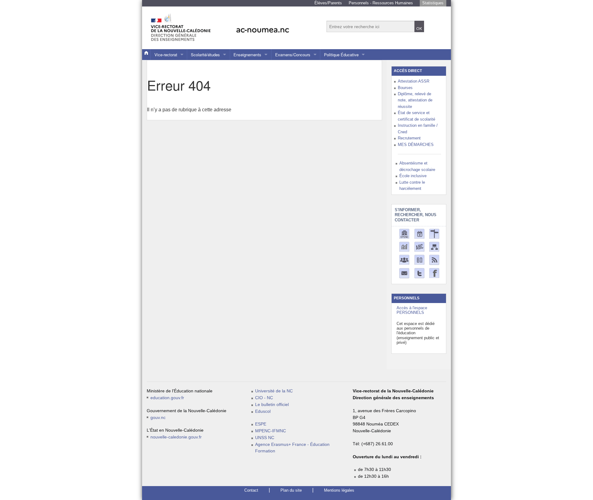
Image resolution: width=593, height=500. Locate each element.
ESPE (260, 424)
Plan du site (291, 490)
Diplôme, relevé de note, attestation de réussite (415, 100)
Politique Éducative (341, 55)
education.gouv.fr (167, 397)
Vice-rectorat (165, 55)
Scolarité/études (205, 55)
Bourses (405, 87)
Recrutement (409, 138)
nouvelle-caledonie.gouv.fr (176, 437)
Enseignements (247, 55)
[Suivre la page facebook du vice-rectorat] (434, 272)
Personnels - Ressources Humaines (381, 3)
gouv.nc (158, 417)
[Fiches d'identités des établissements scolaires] (404, 233)
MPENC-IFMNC (270, 431)
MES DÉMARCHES (416, 144)
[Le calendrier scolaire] (419, 233)
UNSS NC (264, 437)
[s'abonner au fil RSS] (434, 259)
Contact (251, 490)
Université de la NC (274, 391)
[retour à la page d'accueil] (233, 24)
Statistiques (433, 3)
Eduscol (263, 411)
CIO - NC (264, 397)
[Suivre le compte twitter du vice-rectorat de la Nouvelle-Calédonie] (419, 273)
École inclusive (413, 175)
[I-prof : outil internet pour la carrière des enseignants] (404, 259)
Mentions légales (339, 490)
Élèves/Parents (328, 3)
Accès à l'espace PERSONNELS (412, 310)
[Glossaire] (419, 246)
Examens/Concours (292, 55)
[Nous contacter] (404, 273)
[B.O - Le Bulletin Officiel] (419, 259)
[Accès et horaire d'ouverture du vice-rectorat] (434, 233)
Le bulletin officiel (272, 404)
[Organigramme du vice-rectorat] (434, 246)
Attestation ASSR (413, 81)
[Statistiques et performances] (404, 246)
